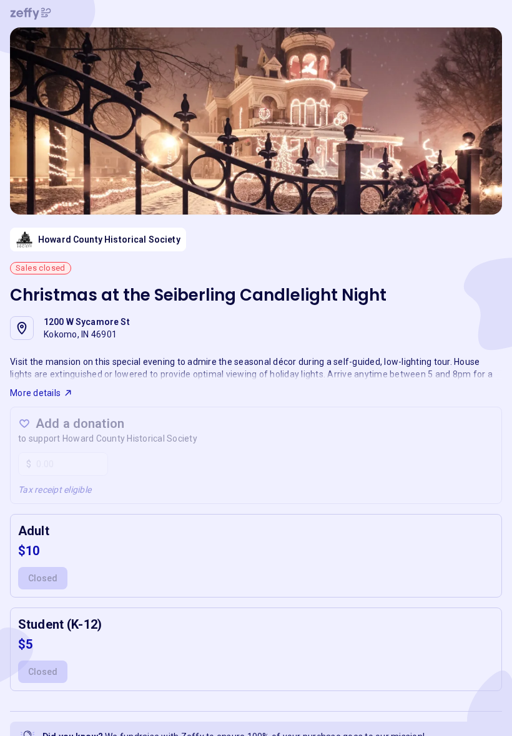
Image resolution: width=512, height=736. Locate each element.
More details (35, 393)
